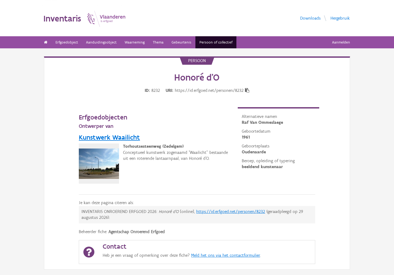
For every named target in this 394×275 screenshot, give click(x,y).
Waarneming (135, 42)
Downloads (310, 17)
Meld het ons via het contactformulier (225, 255)
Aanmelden (341, 42)
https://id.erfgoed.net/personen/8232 (230, 211)
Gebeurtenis (181, 42)
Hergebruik (340, 17)
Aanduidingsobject (101, 42)
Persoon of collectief (215, 42)
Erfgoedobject (66, 42)
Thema (158, 42)
